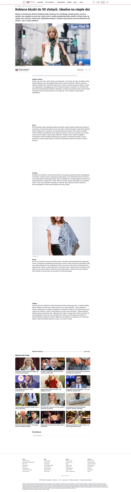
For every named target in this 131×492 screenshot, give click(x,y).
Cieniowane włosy (69, 462)
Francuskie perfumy (26, 460)
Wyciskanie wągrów (69, 468)
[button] (97, 2)
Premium (69, 2)
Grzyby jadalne (90, 469)
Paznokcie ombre (25, 468)
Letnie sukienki (46, 463)
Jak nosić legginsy (47, 466)
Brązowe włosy (68, 466)
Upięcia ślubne (90, 466)
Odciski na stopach (25, 471)
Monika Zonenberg (23, 69)
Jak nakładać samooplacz (27, 469)
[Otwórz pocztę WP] (94, 2)
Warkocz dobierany (91, 465)
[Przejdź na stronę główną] (24, 3)
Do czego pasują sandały (48, 465)
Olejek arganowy (25, 465)
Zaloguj (102, 2)
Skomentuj (80, 70)
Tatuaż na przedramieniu (70, 471)
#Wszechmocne (61, 2)
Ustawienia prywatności (86, 480)
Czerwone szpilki (69, 465)
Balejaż (67, 463)
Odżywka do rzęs (69, 460)
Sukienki (89, 471)
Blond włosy (24, 466)
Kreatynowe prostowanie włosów (28, 462)
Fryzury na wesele (90, 460)
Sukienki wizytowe (47, 469)
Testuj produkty (49, 2)
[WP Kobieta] (31, 2)
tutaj (48, 489)
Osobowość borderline (91, 463)
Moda (75, 2)
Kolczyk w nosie (69, 469)
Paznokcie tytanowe (91, 462)
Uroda (81, 2)
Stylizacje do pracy (47, 468)
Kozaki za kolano (47, 460)
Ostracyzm (89, 468)
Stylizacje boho (47, 471)
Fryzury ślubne (46, 462)
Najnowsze (40, 2)
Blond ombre (24, 463)
